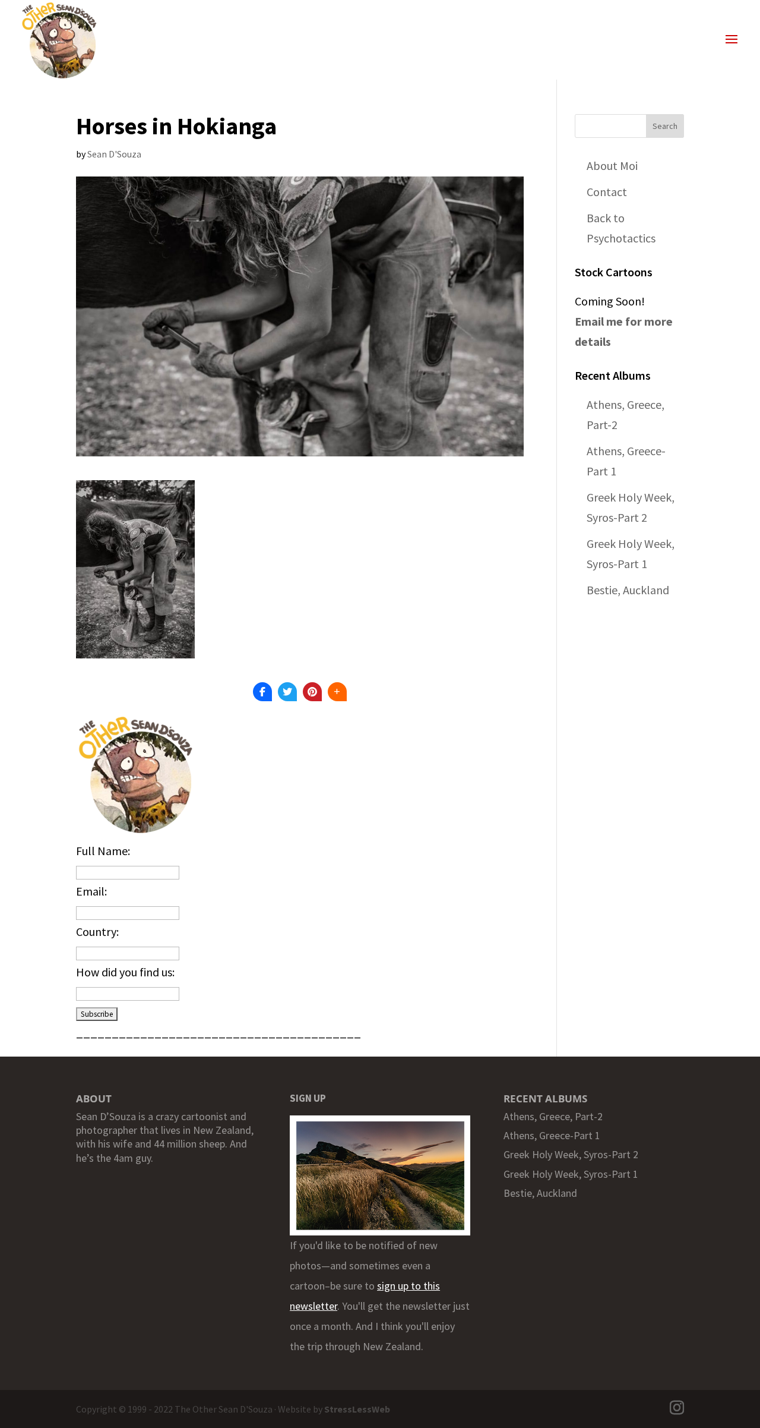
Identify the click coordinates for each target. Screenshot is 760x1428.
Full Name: (103, 850)
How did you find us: (125, 971)
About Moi (612, 165)
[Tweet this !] (287, 691)
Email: (91, 891)
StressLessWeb (357, 1409)
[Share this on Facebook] (262, 691)
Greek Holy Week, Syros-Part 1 (571, 1174)
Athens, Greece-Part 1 (552, 1135)
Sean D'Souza (114, 154)
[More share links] (337, 691)
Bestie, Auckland (628, 589)
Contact (607, 191)
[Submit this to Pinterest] (312, 691)
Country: (97, 931)
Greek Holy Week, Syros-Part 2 (571, 1154)
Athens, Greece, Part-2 (553, 1116)
